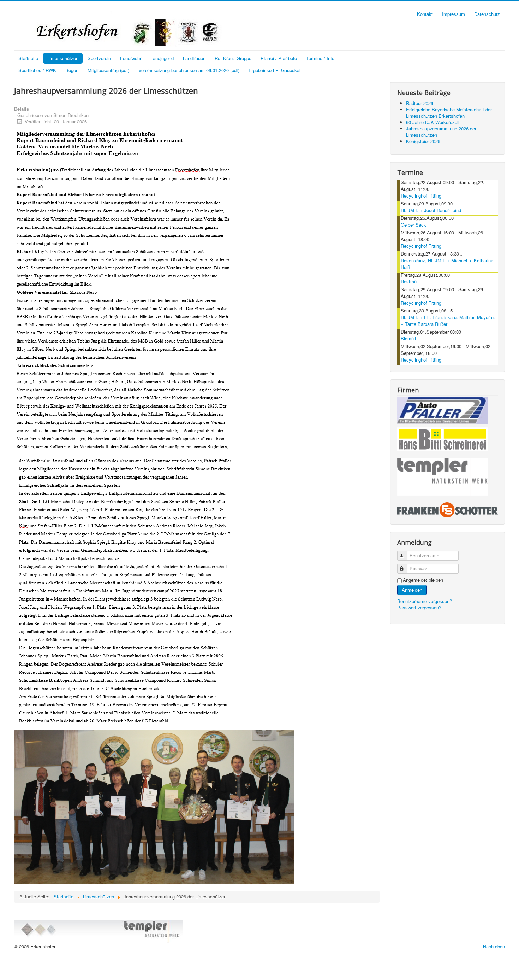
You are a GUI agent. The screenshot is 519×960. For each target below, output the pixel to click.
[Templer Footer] (98, 930)
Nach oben (494, 946)
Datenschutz (487, 14)
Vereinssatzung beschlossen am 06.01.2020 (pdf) (188, 70)
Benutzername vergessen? (424, 601)
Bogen (71, 70)
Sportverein (99, 58)
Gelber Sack (413, 224)
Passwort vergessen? (419, 607)
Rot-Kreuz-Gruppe (233, 58)
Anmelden (412, 589)
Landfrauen (194, 58)
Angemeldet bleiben (423, 580)
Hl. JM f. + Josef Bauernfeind (431, 210)
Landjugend (162, 58)
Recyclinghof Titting (421, 195)
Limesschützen (62, 58)
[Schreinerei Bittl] (442, 437)
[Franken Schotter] (447, 509)
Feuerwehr (130, 58)
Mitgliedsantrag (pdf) (108, 70)
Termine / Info (320, 58)
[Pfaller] (442, 409)
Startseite (28, 58)
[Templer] (442, 477)
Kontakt (425, 14)
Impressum (453, 14)
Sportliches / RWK (37, 70)
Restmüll (410, 281)
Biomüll (408, 338)
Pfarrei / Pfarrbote (279, 58)
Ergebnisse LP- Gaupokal (274, 70)
